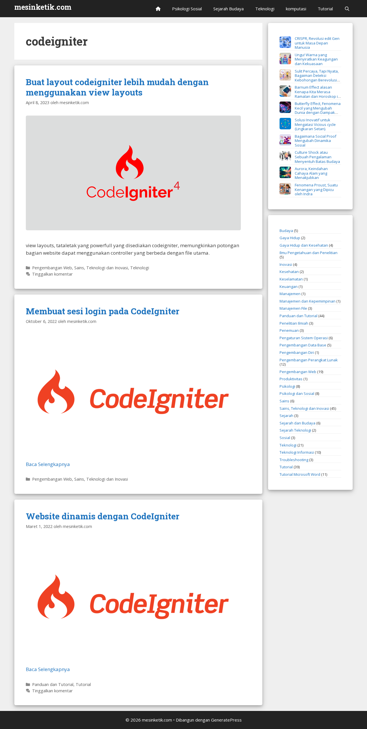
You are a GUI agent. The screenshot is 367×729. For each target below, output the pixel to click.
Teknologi (264, 8)
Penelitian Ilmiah (294, 323)
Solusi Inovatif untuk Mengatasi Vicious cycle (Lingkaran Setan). (315, 124)
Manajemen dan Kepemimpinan (307, 301)
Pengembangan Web (52, 267)
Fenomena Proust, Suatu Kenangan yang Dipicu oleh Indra (316, 189)
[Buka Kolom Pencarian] (347, 8)
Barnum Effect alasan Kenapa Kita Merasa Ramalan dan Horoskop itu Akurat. (310, 94)
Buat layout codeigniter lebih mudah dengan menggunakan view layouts (117, 87)
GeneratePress (226, 720)
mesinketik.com (42, 7)
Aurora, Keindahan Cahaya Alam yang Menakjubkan (311, 173)
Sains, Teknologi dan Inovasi (101, 267)
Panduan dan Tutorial (52, 684)
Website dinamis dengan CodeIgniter (102, 516)
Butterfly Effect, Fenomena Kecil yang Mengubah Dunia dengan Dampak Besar (310, 110)
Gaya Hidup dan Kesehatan (304, 245)
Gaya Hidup (290, 237)
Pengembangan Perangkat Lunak (309, 359)
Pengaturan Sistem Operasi (304, 337)
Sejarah (286, 415)
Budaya (286, 230)
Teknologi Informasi (297, 452)
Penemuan (289, 330)
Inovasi (286, 264)
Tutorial (325, 8)
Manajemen (290, 293)
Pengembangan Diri (297, 352)
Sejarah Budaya (228, 8)
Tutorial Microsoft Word (300, 474)
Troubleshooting (294, 459)
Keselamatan (291, 279)
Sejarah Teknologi (295, 430)
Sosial (285, 437)
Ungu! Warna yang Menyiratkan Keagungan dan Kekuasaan (316, 59)
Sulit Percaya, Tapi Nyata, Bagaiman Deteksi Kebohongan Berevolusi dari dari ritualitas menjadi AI (309, 78)
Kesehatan (289, 271)
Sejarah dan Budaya (297, 423)
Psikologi (287, 386)
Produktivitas (291, 378)
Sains (284, 401)
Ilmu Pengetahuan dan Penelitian (308, 252)
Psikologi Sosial (187, 8)
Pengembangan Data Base (303, 345)
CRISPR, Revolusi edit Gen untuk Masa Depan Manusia (317, 43)
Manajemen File (293, 308)
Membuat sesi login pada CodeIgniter (102, 311)
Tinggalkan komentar (52, 274)
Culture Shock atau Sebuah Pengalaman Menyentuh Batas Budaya (317, 157)
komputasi (296, 8)
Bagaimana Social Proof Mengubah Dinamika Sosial (315, 141)
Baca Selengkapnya (48, 464)
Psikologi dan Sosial (297, 393)
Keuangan (289, 286)
